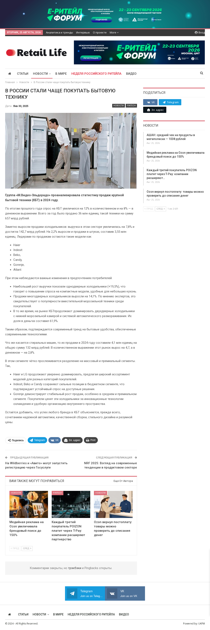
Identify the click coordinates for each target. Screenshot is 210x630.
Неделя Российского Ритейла (96, 74)
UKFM (201, 623)
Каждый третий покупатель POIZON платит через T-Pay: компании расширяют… (172, 174)
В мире (61, 74)
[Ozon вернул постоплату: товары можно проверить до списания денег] (113, 504)
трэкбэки (75, 568)
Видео (131, 74)
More (113, 32)
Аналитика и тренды (59, 32)
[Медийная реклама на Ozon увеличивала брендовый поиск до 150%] (28, 504)
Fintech (131, 105)
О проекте (100, 32)
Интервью (83, 32)
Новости (40, 74)
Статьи (22, 74)
